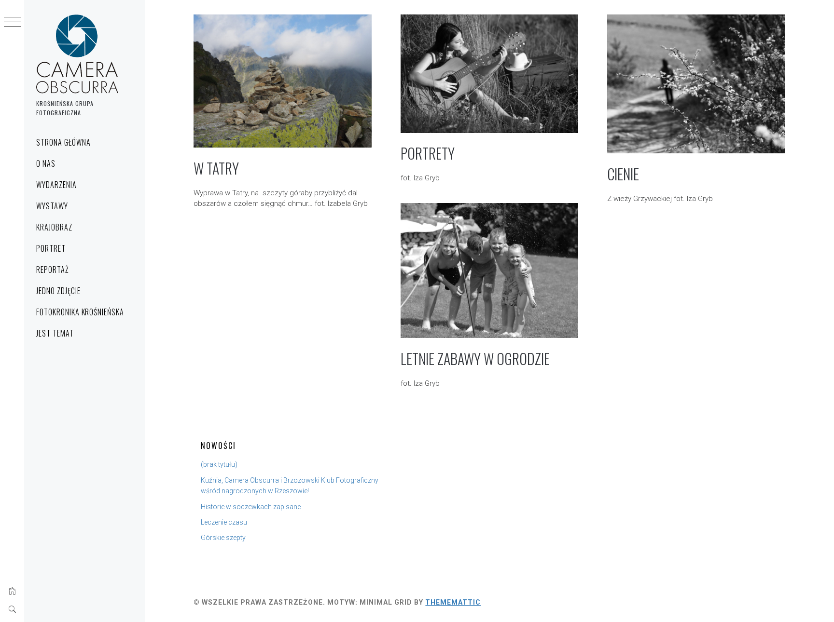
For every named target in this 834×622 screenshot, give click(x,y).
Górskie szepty (223, 537)
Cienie (623, 174)
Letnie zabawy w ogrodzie (475, 358)
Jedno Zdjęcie (58, 291)
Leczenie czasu (224, 522)
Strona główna (63, 142)
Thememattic (453, 602)
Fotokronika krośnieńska (80, 312)
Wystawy (52, 206)
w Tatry (216, 168)
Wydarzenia (56, 184)
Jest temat (55, 333)
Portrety (428, 153)
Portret (51, 248)
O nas (46, 163)
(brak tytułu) (219, 464)
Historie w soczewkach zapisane (251, 507)
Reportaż (52, 269)
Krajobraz (54, 227)
